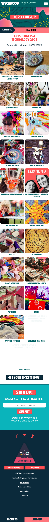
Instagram (24, 440)
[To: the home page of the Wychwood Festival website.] (10, 3)
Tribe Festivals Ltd (27, 473)
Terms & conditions (24, 487)
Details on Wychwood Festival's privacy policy (24, 419)
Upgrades (35, 468)
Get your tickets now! (24, 378)
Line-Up (37, 519)
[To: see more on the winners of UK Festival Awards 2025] (24, 453)
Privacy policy (24, 483)
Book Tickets (14, 468)
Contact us (24, 496)
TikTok (32, 440)
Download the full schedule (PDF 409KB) (24, 45)
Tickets (12, 519)
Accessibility (24, 491)
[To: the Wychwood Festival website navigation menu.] (46, 3)
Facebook (17, 440)
